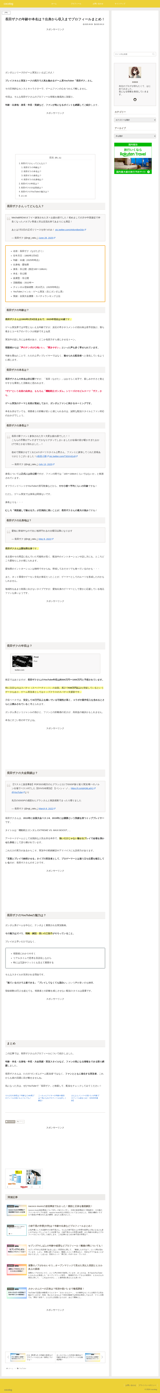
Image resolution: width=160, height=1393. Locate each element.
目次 (51, 157)
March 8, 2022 (46, 808)
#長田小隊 (41, 456)
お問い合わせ (131, 1385)
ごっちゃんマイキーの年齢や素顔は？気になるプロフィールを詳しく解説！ (52, 1097)
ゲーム (21, 1122)
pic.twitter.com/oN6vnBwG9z (69, 229)
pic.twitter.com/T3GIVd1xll (62, 456)
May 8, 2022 (45, 539)
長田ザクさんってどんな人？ (34, 163)
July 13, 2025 (45, 464)
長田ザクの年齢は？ (33, 167)
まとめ (24, 196)
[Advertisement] (55, 48)
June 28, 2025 (46, 238)
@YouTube (17, 792)
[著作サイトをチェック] (135, 99)
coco (135, 82)
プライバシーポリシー (147, 1385)
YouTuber (11, 1122)
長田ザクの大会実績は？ (32, 187)
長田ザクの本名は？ (33, 171)
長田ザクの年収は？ (30, 183)
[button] (153, 54)
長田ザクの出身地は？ (34, 179)
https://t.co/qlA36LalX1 (82, 788)
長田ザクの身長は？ (33, 175)
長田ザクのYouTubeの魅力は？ (35, 191)
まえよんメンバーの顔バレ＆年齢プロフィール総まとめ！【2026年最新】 (85, 1097)
